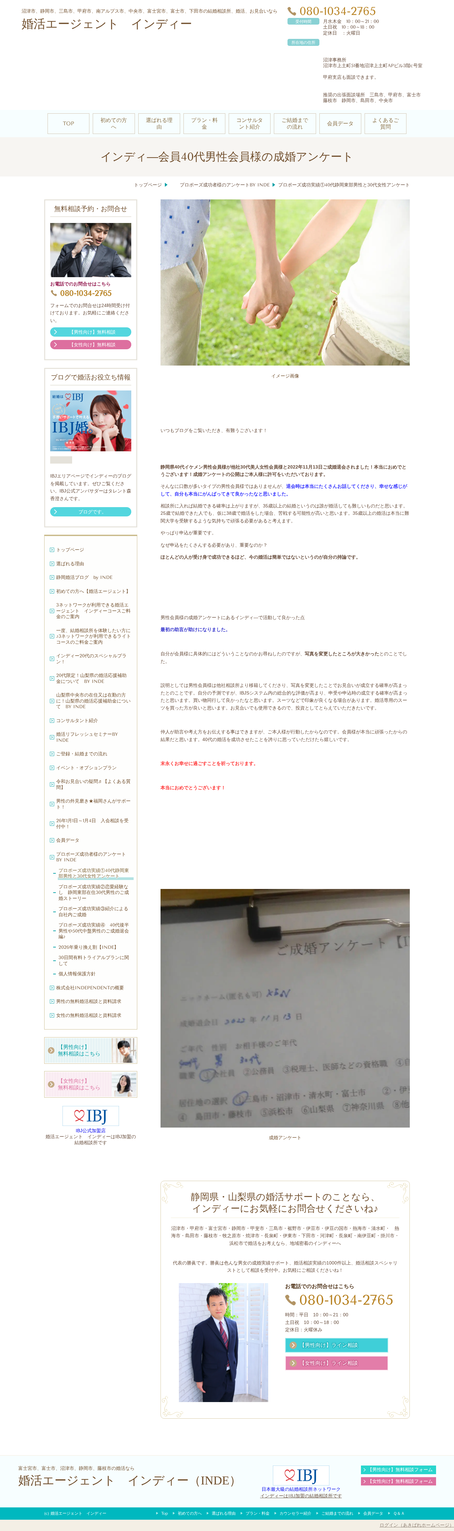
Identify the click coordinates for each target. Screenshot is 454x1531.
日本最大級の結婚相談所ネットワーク (301, 1489)
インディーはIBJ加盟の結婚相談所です (301, 1496)
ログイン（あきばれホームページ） (417, 1525)
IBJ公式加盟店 (91, 1130)
